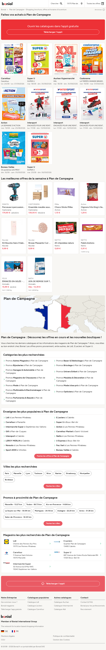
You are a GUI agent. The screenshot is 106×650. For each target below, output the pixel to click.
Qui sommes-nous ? (9, 602)
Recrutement (86, 609)
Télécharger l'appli (53, 32)
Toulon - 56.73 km (34, 504)
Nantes (58, 473)
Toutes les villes (53, 486)
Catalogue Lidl (33, 602)
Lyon (28, 473)
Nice (49, 473)
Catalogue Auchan (61, 602)
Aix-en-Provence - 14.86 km (58, 504)
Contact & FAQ (87, 602)
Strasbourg (71, 473)
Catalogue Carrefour (36, 609)
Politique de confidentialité (63, 636)
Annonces (98, 10)
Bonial (3, 10)
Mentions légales (8, 636)
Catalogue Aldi (60, 609)
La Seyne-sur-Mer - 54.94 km (17, 511)
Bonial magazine (7, 606)
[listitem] (13, 64)
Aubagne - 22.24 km (66, 511)
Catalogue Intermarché (63, 606)
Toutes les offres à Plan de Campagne (53, 456)
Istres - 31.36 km (86, 511)
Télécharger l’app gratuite (11, 609)
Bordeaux (9, 480)
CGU (3, 640)
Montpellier (85, 473)
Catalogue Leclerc (35, 606)
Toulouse (38, 473)
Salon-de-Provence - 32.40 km (18, 517)
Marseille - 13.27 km (13, 504)
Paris (7, 473)
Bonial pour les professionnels (93, 606)
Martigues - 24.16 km (44, 511)
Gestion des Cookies (61, 640)
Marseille (17, 473)
